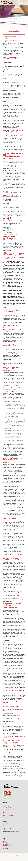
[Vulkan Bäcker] (7, 2)
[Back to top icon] (25, 858)
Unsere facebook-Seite (8, 815)
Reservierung (6, 842)
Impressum (5, 848)
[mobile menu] (26, 2)
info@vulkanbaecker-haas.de (9, 823)
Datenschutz (6, 847)
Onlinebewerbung (7, 845)
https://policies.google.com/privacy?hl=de (12, 776)
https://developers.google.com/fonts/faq (16, 774)
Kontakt (5, 841)
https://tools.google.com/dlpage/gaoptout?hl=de (14, 690)
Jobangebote (6, 844)
